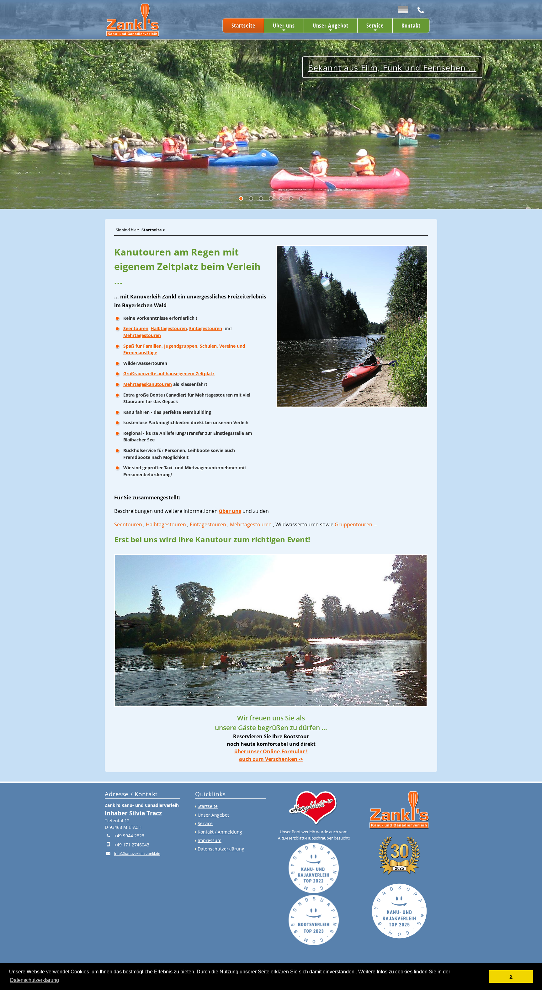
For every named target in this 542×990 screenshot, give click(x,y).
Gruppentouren (353, 524)
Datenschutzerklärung (221, 849)
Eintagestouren (205, 328)
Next (4, 121)
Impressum (209, 840)
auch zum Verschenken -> (271, 759)
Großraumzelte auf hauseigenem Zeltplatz (169, 374)
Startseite (243, 25)
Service (374, 27)
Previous (9, 121)
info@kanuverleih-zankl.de (137, 853)
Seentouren (135, 328)
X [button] (511, 976)
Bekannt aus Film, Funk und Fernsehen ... (155, 169)
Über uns (284, 27)
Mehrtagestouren (142, 335)
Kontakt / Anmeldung (220, 832)
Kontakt (411, 25)
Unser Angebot (331, 27)
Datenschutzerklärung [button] (34, 980)
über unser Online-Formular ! (271, 751)
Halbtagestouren (169, 328)
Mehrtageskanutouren (147, 384)
